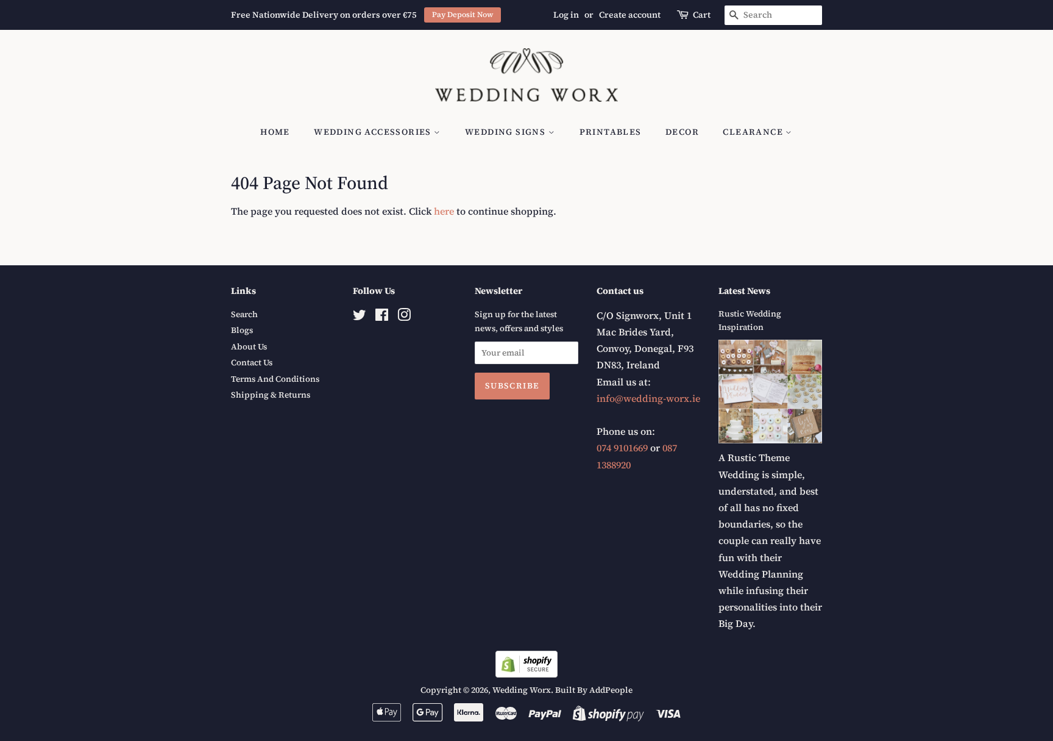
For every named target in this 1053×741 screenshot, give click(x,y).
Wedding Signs (506, 132)
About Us (249, 347)
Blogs (242, 330)
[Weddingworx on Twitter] (359, 317)
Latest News (744, 290)
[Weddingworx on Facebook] (382, 317)
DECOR (682, 132)
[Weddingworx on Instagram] (404, 317)
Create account (630, 15)
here (444, 211)
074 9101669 (622, 447)
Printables (611, 132)
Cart (702, 15)
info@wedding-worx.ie (648, 398)
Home (275, 132)
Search (244, 314)
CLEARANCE (754, 132)
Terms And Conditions (275, 379)
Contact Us (251, 362)
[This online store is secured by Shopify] (526, 674)
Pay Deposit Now (463, 14)
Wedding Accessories (374, 132)
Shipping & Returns (270, 395)
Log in (566, 15)
